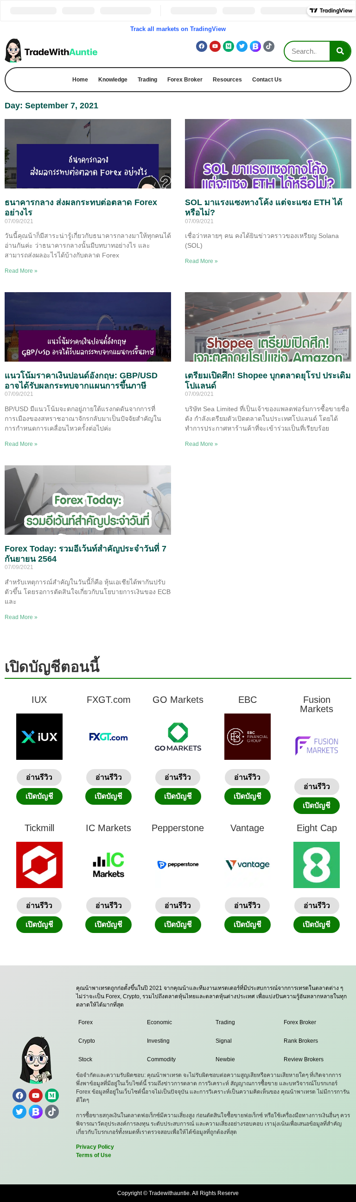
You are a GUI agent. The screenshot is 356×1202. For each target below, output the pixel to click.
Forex (85, 1022)
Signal (224, 1041)
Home (80, 79)
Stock (85, 1059)
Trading (147, 79)
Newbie (225, 1059)
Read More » (21, 271)
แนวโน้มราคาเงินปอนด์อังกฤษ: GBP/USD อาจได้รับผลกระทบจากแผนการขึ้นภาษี (81, 380)
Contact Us (267, 79)
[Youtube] (215, 46)
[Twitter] (242, 46)
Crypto (86, 1041)
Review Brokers (304, 1059)
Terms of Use (93, 1155)
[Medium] (228, 46)
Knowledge (112, 79)
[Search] (340, 51)
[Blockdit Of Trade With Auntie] (255, 46)
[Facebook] (201, 46)
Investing (158, 1041)
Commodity (161, 1059)
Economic (159, 1022)
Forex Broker (185, 79)
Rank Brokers (301, 1041)
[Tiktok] (268, 46)
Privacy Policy (95, 1147)
